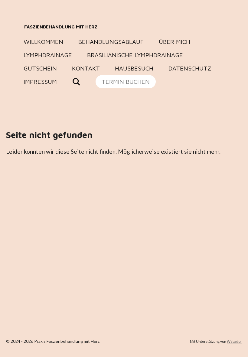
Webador (234, 341)
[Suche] (76, 81)
